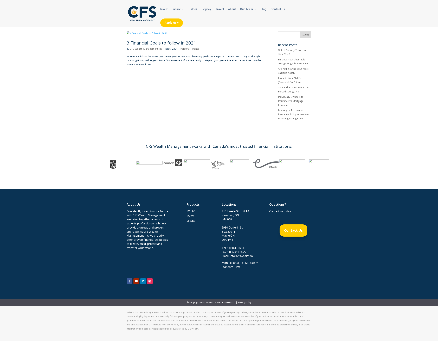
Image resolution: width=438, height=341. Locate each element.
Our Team (246, 9)
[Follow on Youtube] (136, 281)
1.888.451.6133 (236, 248)
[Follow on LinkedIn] (143, 281)
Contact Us (278, 9)
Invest (164, 9)
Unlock (193, 9)
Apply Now (172, 22)
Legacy (206, 9)
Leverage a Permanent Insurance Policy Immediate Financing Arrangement (293, 114)
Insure (177, 9)
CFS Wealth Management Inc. (146, 48)
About (232, 9)
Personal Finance (189, 48)
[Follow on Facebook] (129, 281)
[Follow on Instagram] (150, 281)
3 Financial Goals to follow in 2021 (161, 43)
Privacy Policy (244, 302)
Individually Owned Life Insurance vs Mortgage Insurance (291, 101)
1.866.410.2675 (236, 252)
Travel (219, 9)
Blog (263, 9)
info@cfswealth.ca (241, 256)
